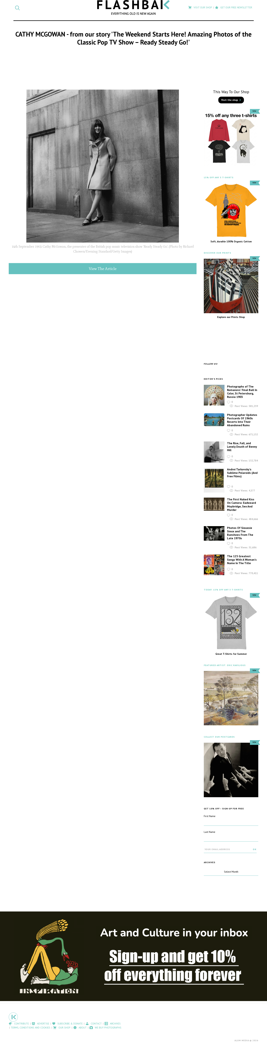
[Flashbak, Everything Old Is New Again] (133, 7)
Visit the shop (229, 100)
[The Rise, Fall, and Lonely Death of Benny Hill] (214, 452)
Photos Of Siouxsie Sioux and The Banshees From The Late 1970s (240, 533)
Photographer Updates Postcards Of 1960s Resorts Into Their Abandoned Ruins (242, 420)
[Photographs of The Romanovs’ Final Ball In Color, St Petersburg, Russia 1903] (214, 395)
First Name (209, 816)
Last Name (209, 832)
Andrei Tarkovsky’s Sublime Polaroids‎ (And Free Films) (242, 472)
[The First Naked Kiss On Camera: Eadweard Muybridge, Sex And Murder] (214, 504)
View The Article (102, 268)
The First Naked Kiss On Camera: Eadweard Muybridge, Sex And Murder (241, 504)
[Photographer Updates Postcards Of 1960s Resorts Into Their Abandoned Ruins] (214, 419)
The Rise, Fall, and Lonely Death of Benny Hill (242, 446)
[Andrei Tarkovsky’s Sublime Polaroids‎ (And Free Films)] (214, 480)
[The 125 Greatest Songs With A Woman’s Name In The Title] (214, 564)
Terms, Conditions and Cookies (30, 1027)
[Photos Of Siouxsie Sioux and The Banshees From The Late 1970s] (214, 533)
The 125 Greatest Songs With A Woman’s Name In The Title (242, 559)
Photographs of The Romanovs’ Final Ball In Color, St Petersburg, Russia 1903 (242, 392)
